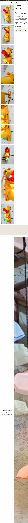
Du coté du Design (3, 0)
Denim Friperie (8, 0)
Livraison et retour (18, 26)
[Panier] (26, 2)
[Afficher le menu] (1, 2)
